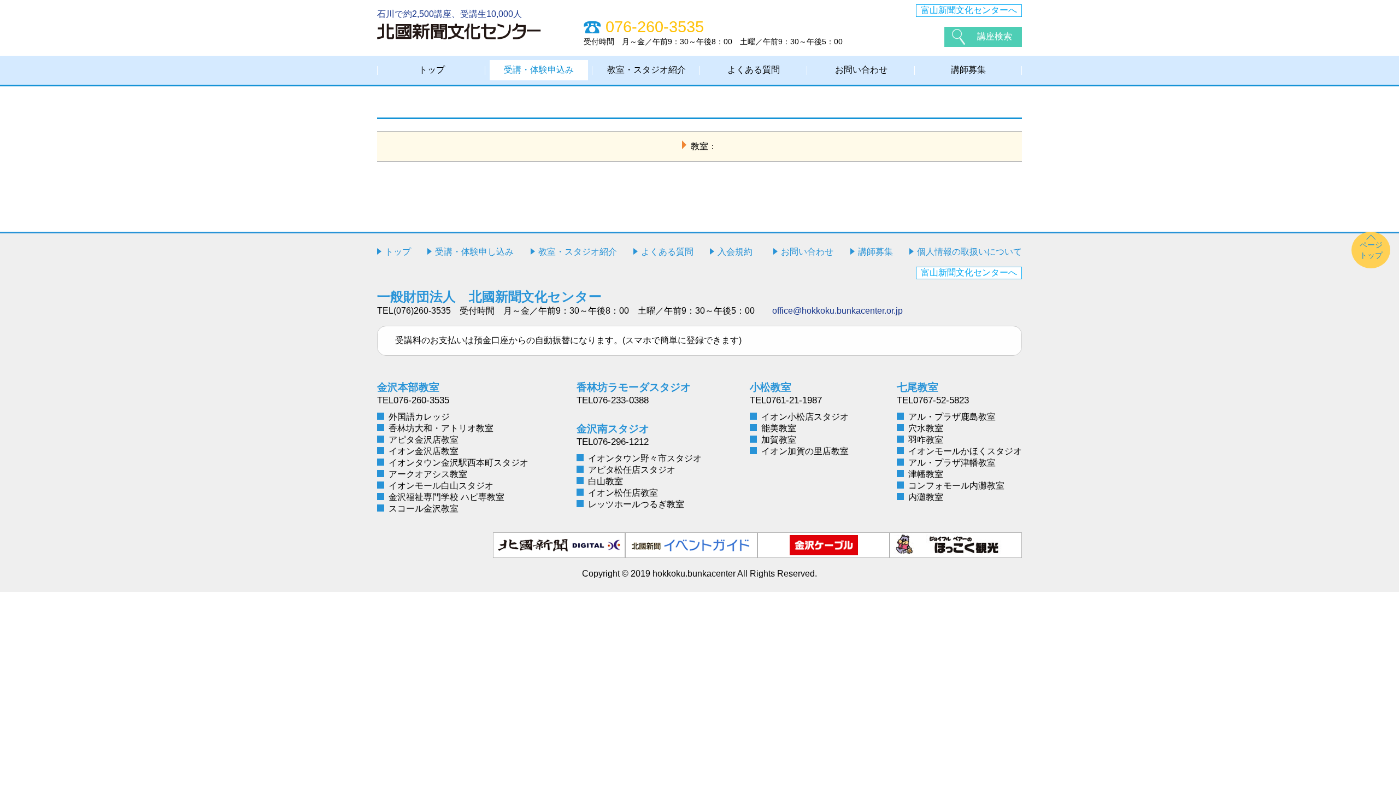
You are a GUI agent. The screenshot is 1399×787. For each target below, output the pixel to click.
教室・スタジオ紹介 (646, 69)
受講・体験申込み (539, 69)
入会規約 (735, 251)
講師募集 (968, 69)
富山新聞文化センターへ (969, 10)
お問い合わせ (861, 69)
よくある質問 (753, 69)
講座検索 (994, 36)
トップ (432, 69)
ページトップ (1371, 250)
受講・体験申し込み (474, 251)
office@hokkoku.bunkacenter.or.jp (837, 310)
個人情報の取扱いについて (969, 251)
